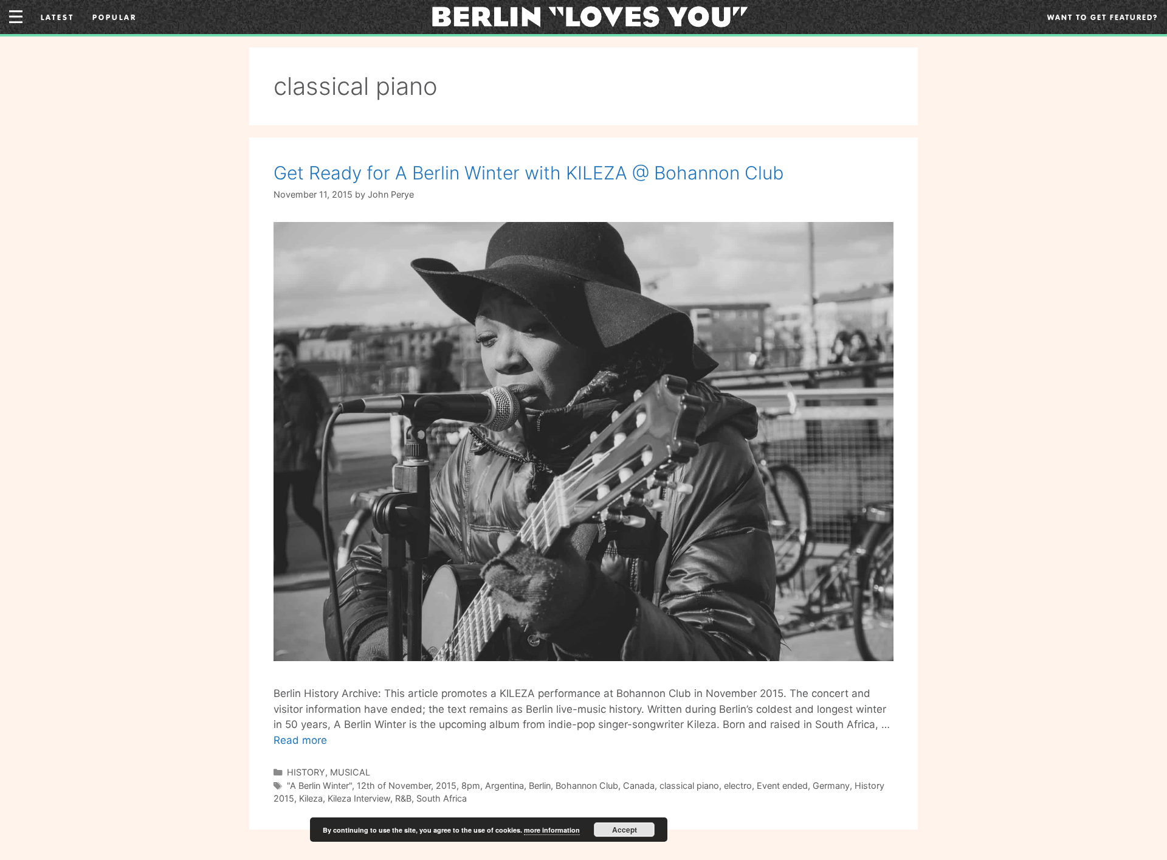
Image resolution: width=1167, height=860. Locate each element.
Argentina (504, 785)
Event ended (782, 785)
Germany (831, 785)
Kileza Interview (359, 798)
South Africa (441, 798)
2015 (446, 785)
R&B (403, 798)
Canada (639, 785)
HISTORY (306, 772)
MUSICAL (350, 772)
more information (552, 829)
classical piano (689, 785)
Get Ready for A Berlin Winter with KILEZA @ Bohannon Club (528, 173)
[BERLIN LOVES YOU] (590, 16)
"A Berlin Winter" (319, 785)
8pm (470, 785)
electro (738, 785)
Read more (300, 740)
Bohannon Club (587, 785)
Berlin (540, 785)
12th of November (394, 785)
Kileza (311, 798)
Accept (624, 829)
